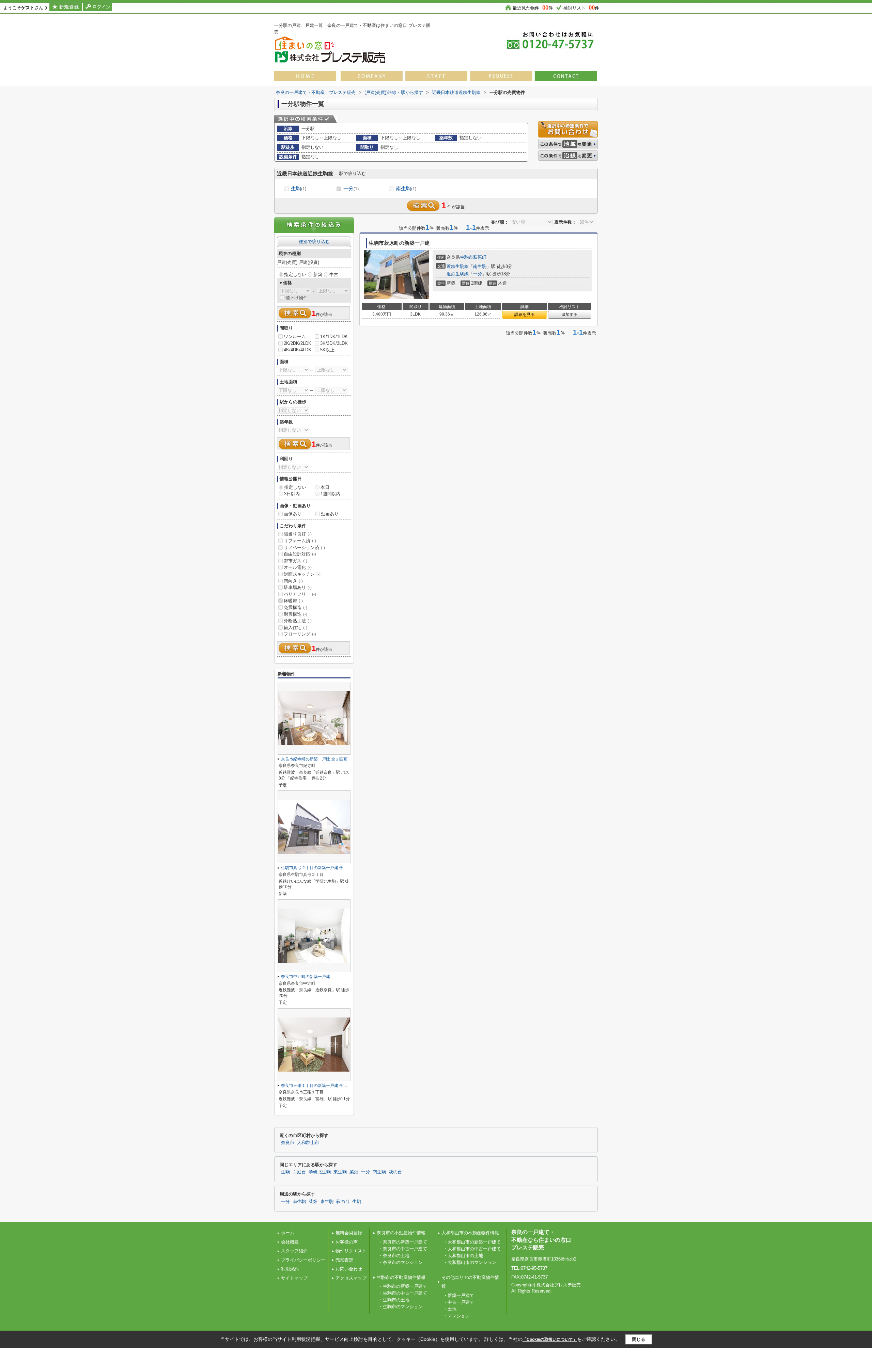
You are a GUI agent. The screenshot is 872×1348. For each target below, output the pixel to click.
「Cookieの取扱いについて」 (550, 1339)
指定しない (295, 274)
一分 (351, 188)
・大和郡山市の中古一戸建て (472, 1248)
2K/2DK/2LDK (297, 343)
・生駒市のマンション (400, 1306)
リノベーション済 (304, 547)
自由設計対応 (300, 554)
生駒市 (466, 257)
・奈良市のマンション (400, 1262)
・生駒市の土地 (393, 1299)
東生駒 (340, 1172)
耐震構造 (295, 614)
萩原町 (479, 257)
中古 (333, 274)
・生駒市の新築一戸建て (402, 1286)
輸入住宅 (295, 627)
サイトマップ (294, 1278)
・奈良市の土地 (393, 1255)
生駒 (298, 188)
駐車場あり (298, 587)
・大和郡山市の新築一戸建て (472, 1242)
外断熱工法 (298, 620)
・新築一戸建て (458, 1295)
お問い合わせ (349, 1268)
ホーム (287, 1232)
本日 (325, 487)
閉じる (638, 1339)
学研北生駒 (320, 1172)
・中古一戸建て (458, 1302)
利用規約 (290, 1268)
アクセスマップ (351, 1278)
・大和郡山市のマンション (469, 1262)
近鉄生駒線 (458, 266)
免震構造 (295, 607)
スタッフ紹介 (294, 1250)
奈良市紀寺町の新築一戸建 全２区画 (314, 759)
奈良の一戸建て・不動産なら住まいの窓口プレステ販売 (541, 1239)
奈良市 (287, 1142)
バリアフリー (300, 594)
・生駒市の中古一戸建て (402, 1293)
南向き (293, 580)
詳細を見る (524, 314)
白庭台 (299, 1172)
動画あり (330, 513)
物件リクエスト (351, 1250)
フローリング (300, 634)
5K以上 (327, 349)
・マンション (456, 1315)
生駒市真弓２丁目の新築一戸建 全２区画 (318, 867)
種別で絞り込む (314, 241)
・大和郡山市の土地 (463, 1255)
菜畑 (353, 1172)
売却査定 (344, 1260)
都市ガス (295, 560)
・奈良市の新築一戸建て (402, 1242)
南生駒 (406, 188)
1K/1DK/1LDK (334, 336)
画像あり (292, 513)
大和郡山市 (308, 1142)
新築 (317, 274)
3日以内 (292, 493)
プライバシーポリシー (303, 1260)
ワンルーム (295, 336)
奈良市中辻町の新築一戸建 (305, 976)
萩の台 (395, 1172)
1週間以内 (331, 493)
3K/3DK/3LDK (334, 343)
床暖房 (293, 600)
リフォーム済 (300, 540)
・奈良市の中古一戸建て (402, 1248)
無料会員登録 (349, 1232)
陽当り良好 (298, 533)
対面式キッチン (302, 574)
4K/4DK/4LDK (297, 349)
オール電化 (298, 567)
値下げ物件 (296, 297)
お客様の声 (347, 1242)
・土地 (449, 1309)
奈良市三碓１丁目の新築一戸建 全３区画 (318, 1085)
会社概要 (290, 1242)
